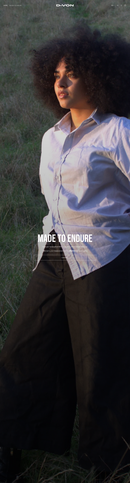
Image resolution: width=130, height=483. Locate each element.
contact (65, 258)
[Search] (118, 5)
